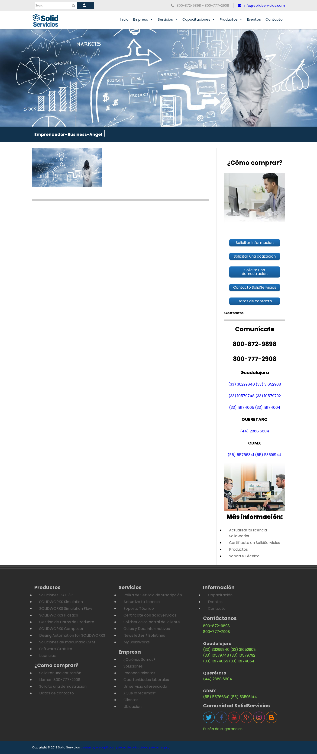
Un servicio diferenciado (145, 686)
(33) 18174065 (241, 407)
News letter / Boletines (144, 635)
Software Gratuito (55, 649)
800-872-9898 (216, 626)
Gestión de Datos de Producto (66, 622)
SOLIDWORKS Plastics (58, 615)
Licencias (47, 655)
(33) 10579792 (268, 396)
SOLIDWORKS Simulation (61, 601)
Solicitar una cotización (60, 673)
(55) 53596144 (268, 454)
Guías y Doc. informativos (146, 628)
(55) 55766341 (241, 454)
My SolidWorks (136, 642)
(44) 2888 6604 (254, 431)
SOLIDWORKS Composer (61, 628)
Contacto (274, 19)
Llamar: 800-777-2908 (59, 679)
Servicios (165, 19)
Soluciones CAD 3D (56, 595)
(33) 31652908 (268, 384)
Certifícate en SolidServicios (254, 542)
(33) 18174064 (267, 407)
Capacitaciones (196, 19)
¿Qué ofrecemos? (139, 693)
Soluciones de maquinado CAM (67, 642)
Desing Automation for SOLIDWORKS (72, 635)
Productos (229, 19)
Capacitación (220, 595)
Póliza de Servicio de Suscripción (152, 595)
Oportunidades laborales (146, 679)
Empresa (140, 19)
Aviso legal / (160, 747)
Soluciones (133, 666)
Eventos (254, 19)
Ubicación (132, 706)
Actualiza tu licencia (141, 601)
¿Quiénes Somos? (139, 659)
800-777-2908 (216, 631)
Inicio (124, 19)
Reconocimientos (139, 673)
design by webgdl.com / (99, 747)
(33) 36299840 (241, 384)
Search (39, 5)
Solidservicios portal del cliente (151, 622)
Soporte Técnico (244, 556)
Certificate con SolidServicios (149, 615)
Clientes (130, 700)
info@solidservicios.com (264, 5)
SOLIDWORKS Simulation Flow (65, 608)
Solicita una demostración (63, 686)
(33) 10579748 (242, 396)
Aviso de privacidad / (134, 747)
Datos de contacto (56, 693)
